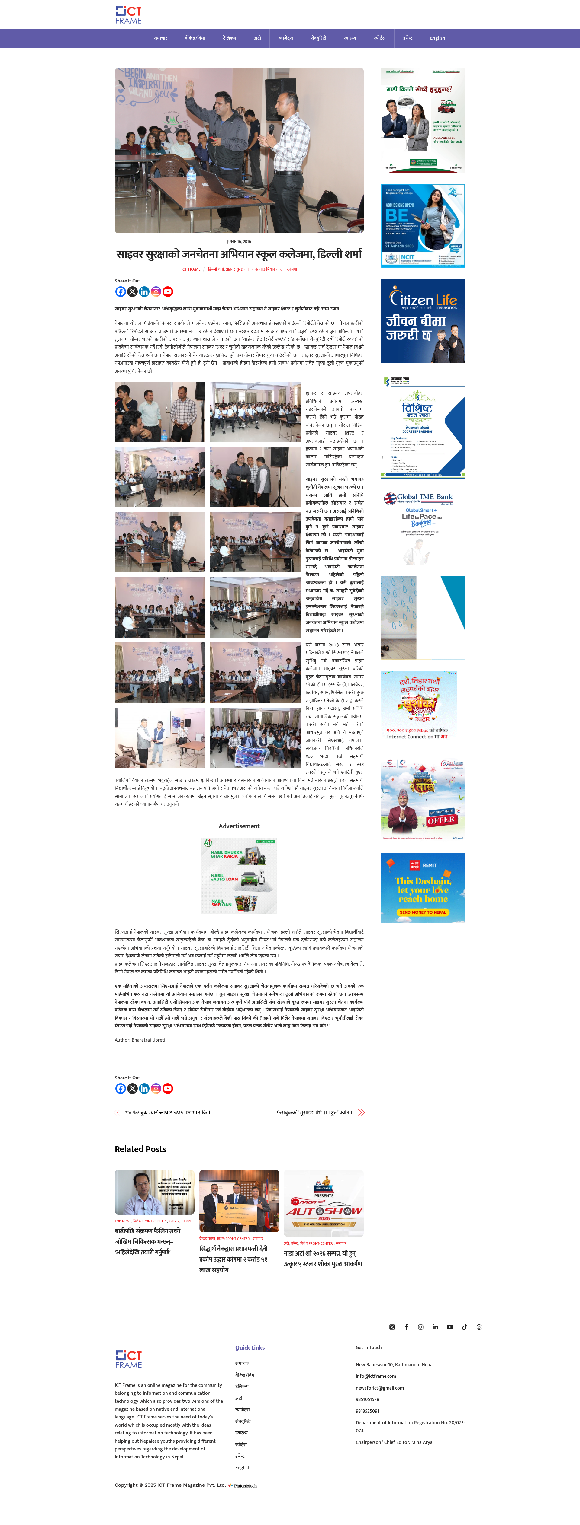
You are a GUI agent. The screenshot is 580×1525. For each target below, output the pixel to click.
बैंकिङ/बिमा (195, 38)
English (437, 38)
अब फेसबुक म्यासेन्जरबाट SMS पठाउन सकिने (168, 1113)
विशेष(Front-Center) (150, 1221)
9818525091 (367, 1411)
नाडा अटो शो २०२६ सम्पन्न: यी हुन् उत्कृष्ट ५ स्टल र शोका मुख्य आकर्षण (323, 1258)
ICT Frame (191, 269)
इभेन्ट (408, 38)
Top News (123, 1221)
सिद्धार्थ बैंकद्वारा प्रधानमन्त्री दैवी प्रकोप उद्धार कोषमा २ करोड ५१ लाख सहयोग (233, 1259)
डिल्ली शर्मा (216, 269)
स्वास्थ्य (350, 38)
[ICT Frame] (128, 27)
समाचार (160, 38)
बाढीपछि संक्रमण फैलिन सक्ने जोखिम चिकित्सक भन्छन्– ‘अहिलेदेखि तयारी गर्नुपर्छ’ (147, 1242)
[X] (132, 291)
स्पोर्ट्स (379, 38)
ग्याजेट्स (286, 38)
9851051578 (367, 1400)
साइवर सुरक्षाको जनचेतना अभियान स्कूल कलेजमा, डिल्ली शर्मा (239, 254)
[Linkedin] (144, 291)
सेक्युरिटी (318, 38)
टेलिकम (229, 38)
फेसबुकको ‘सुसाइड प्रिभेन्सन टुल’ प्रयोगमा (315, 1113)
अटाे (257, 38)
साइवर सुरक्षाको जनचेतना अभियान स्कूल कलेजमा (261, 269)
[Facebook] (120, 291)
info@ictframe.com (376, 1376)
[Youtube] (168, 291)
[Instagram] (156, 291)
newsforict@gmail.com (380, 1388)
